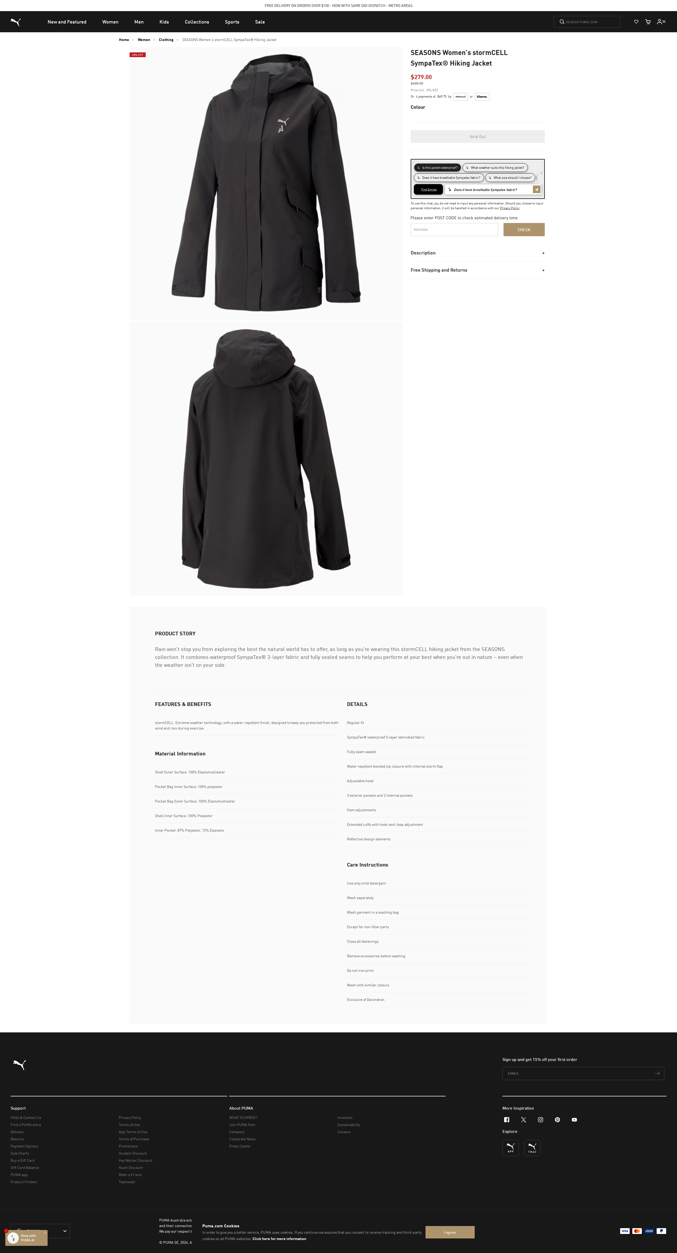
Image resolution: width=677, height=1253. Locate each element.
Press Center (240, 1146)
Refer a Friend (130, 1174)
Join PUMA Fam (242, 1124)
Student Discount (133, 1153)
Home (124, 40)
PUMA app (19, 1174)
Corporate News (242, 1139)
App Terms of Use (133, 1131)
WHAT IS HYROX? (243, 1117)
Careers (343, 1131)
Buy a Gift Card (23, 1160)
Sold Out (478, 136)
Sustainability (348, 1124)
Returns (17, 1139)
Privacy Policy (509, 208)
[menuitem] (67, 21)
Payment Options (24, 1146)
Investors (345, 1117)
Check (524, 229)
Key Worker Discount (135, 1160)
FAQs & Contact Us (26, 1117)
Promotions (128, 1146)
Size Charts (20, 1153)
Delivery (17, 1131)
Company (236, 1131)
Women (144, 40)
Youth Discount (131, 1167)
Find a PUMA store (26, 1124)
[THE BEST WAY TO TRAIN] (532, 1148)
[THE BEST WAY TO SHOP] (510, 1148)
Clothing (166, 40)
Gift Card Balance (25, 1167)
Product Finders (24, 1181)
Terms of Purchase (134, 1139)
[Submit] (562, 21)
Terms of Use (129, 1124)
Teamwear (127, 1181)
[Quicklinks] (661, 21)
